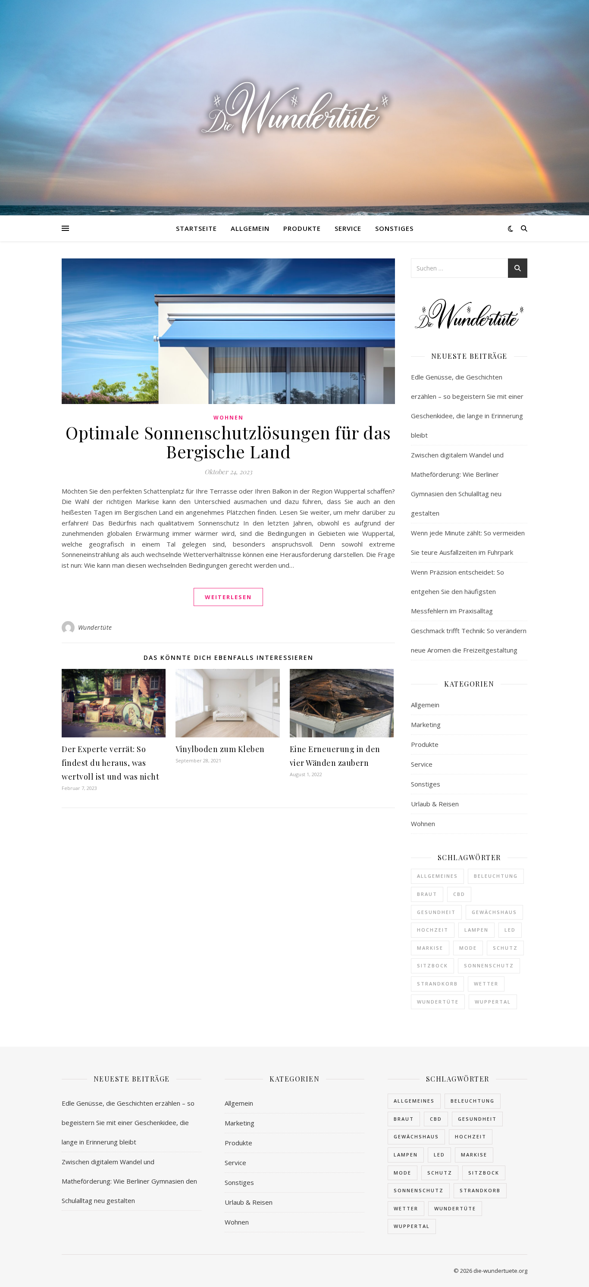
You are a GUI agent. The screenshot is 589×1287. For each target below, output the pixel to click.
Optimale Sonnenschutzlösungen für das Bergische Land (228, 442)
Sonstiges (394, 228)
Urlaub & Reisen (435, 803)
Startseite (196, 228)
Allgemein (250, 228)
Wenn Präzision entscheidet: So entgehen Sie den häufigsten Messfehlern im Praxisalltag (457, 591)
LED (510, 929)
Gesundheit (436, 912)
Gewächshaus (494, 912)
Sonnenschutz (489, 965)
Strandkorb (437, 983)
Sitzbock (432, 965)
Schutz (505, 948)
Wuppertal (493, 1001)
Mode (468, 948)
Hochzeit (432, 929)
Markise (430, 948)
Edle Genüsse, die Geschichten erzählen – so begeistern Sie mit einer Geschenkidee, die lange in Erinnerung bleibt (128, 1122)
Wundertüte (95, 627)
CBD (459, 894)
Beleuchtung (496, 876)
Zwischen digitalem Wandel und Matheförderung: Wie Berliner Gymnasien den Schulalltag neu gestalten (129, 1181)
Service (348, 228)
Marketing (426, 724)
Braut (427, 894)
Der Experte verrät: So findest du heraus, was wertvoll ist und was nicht (110, 763)
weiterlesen (228, 597)
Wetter (486, 983)
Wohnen (228, 417)
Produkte (302, 228)
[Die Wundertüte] (294, 107)
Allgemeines (437, 876)
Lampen (476, 929)
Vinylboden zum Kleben (220, 749)
